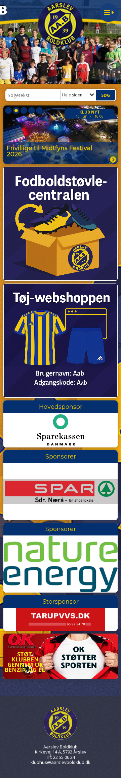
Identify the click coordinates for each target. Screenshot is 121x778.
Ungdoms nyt (84, 112)
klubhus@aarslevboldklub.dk (60, 762)
